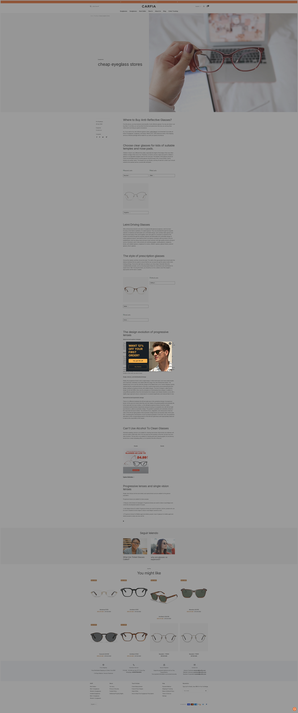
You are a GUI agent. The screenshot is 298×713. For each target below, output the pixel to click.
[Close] (170, 343)
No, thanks (138, 366)
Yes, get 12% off (138, 361)
